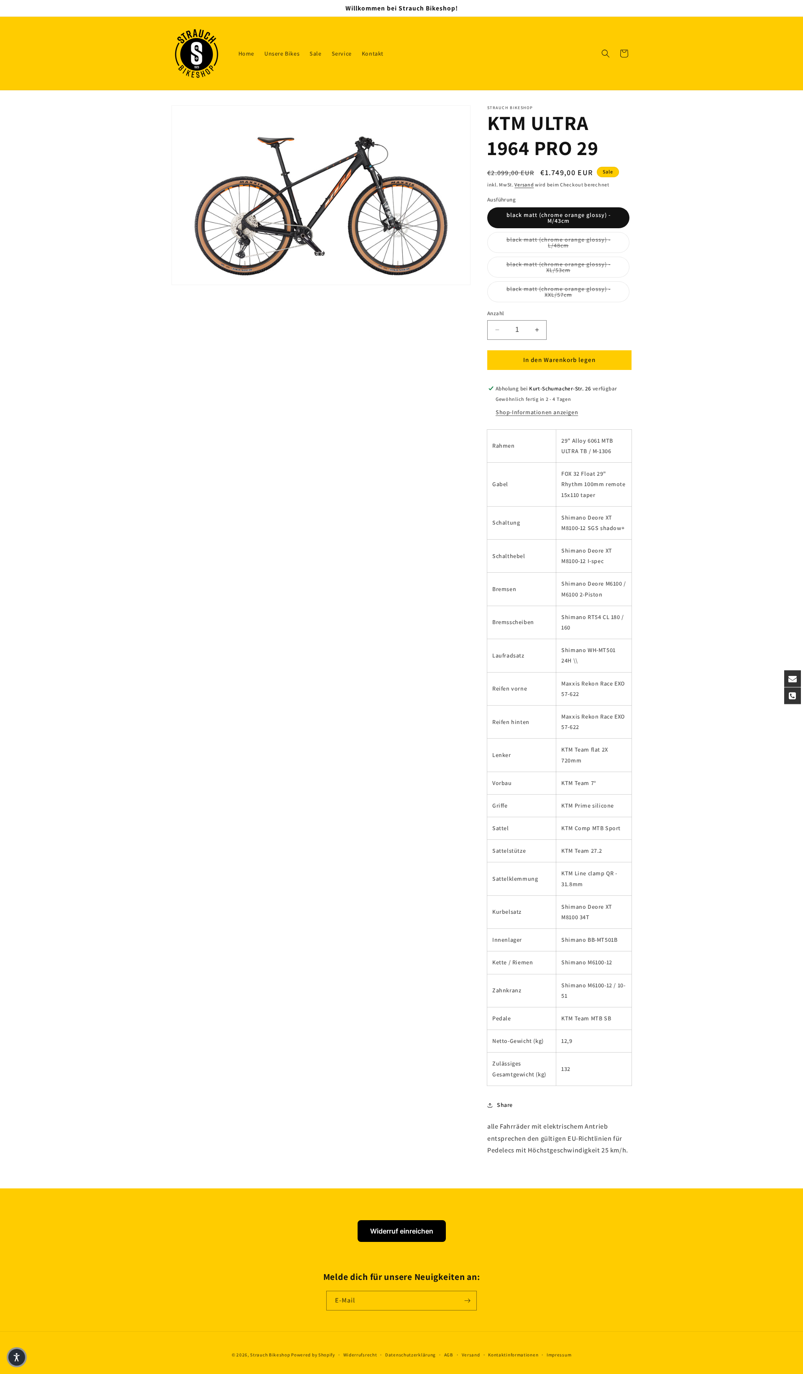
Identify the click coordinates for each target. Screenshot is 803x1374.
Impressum (559, 1355)
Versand (524, 184)
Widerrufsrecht (360, 1355)
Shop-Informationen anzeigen (537, 412)
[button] (605, 53)
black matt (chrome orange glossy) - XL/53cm (567, 267)
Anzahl (495, 313)
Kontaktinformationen (513, 1355)
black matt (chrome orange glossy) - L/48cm (567, 242)
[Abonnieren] (467, 1300)
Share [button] (505, 1105)
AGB (448, 1355)
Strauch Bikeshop (270, 1355)
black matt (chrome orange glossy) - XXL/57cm (567, 291)
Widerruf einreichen (401, 1231)
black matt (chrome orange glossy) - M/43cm (558, 217)
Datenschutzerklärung (410, 1355)
